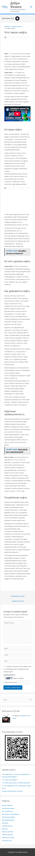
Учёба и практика (7, 835)
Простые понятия (7, 832)
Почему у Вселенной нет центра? (12, 791)
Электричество (6, 840)
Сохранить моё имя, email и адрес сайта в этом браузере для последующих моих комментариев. (17, 669)
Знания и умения (7, 805)
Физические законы (8, 837)
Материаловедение (8, 820)
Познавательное (7, 826)
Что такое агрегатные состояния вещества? (16, 783)
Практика (5, 829)
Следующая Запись (17, 601)
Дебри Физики (16, 5)
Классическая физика (8, 817)
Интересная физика (8, 808)
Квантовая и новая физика (10, 814)
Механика (5, 823)
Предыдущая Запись (18, 596)
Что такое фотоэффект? (10, 780)
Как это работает (7, 811)
